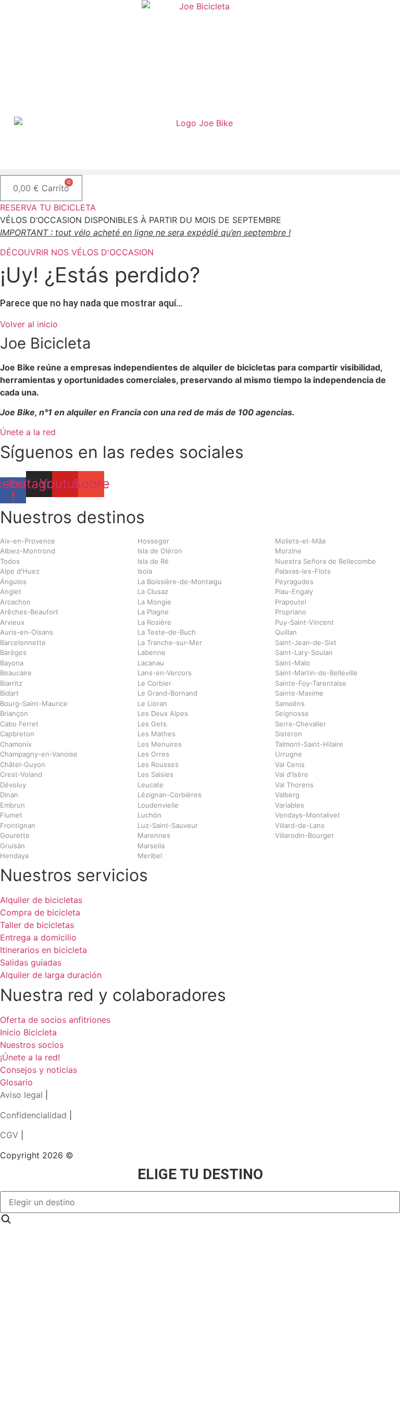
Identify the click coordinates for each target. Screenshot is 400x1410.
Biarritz (11, 683)
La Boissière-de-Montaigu (180, 581)
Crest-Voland (21, 774)
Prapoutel (290, 602)
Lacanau (151, 663)
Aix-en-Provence (27, 541)
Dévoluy (13, 785)
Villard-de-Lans (299, 825)
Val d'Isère (291, 774)
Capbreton (17, 733)
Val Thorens (294, 785)
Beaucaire (16, 673)
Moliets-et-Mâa (300, 541)
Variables (289, 805)
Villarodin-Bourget (304, 835)
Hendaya (14, 855)
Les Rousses (158, 764)
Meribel (150, 855)
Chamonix (16, 744)
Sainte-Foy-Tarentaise (310, 683)
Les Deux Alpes (163, 713)
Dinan (9, 794)
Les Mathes (157, 733)
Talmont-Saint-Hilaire (309, 744)
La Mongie (154, 602)
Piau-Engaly (294, 591)
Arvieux (12, 622)
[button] (200, 172)
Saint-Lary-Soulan (304, 652)
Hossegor (153, 541)
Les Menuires (160, 744)
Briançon (14, 713)
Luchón (149, 815)
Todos (10, 561)
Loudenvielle (158, 805)
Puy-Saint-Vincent (304, 622)
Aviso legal (21, 1095)
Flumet (11, 815)
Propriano (290, 612)
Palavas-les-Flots (303, 571)
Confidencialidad (33, 1115)
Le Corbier (154, 683)
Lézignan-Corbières (170, 794)
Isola (145, 571)
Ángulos (13, 581)
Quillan (286, 632)
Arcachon (15, 602)
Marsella (151, 846)
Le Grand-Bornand (167, 693)
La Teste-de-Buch (167, 632)
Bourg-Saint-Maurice (34, 703)
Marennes (154, 835)
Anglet (10, 591)
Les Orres (153, 754)
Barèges (13, 652)
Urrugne (288, 754)
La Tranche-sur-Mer (170, 642)
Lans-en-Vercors (165, 673)
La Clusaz (153, 591)
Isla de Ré (153, 561)
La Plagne (153, 612)
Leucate (151, 785)
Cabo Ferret (19, 724)
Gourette (15, 835)
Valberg (287, 794)
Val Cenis (290, 764)
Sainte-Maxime (299, 693)
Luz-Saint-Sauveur (168, 825)
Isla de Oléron (160, 551)
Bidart (9, 693)
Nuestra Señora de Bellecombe (325, 561)
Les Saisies (155, 774)
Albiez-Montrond (27, 551)
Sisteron (288, 733)
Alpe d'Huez (20, 571)
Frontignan (17, 825)
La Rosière (154, 622)
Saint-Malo (292, 663)
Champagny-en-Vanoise (39, 754)
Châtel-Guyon (22, 764)
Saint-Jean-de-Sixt (305, 642)
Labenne (152, 652)
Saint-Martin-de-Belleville (316, 673)
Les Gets (152, 724)
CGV (9, 1135)
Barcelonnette (23, 642)
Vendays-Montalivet (307, 815)
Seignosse (292, 713)
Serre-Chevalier (300, 724)
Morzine (288, 551)
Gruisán (12, 846)
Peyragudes (294, 581)
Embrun (12, 805)
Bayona (11, 663)
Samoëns (290, 703)
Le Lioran (152, 703)
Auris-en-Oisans (26, 632)
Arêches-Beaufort (29, 612)
